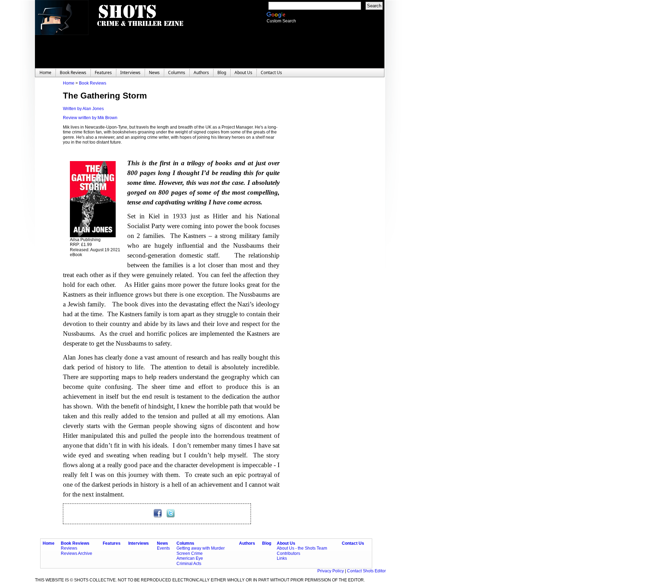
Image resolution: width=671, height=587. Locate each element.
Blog (266, 543)
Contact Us (353, 543)
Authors (247, 543)
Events (163, 548)
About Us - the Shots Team (302, 548)
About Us (286, 543)
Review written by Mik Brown (90, 117)
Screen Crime (189, 553)
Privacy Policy (331, 570)
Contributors (288, 553)
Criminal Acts (188, 563)
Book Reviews (92, 83)
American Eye (189, 558)
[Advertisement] (321, 185)
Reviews (69, 548)
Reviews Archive (76, 553)
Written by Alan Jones (83, 108)
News (162, 543)
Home (68, 83)
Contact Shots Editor (366, 570)
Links (282, 558)
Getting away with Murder (200, 548)
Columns (185, 543)
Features (112, 543)
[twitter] (170, 516)
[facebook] (158, 516)
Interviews (138, 543)
